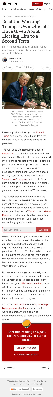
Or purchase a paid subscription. (26, 355)
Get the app (37, 389)
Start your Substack (21, 389)
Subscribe (37, 4)
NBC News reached (31, 283)
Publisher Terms (40, 381)
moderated (8, 153)
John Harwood (15, 58)
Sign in (47, 4)
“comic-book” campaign (15, 179)
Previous (10, 368)
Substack (15, 394)
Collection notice (37, 384)
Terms (27, 384)
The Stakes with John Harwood (19, 16)
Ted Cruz (33, 211)
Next (44, 368)
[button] (5, 9)
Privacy (20, 384)
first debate (20, 304)
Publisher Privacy (25, 381)
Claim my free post (26, 347)
